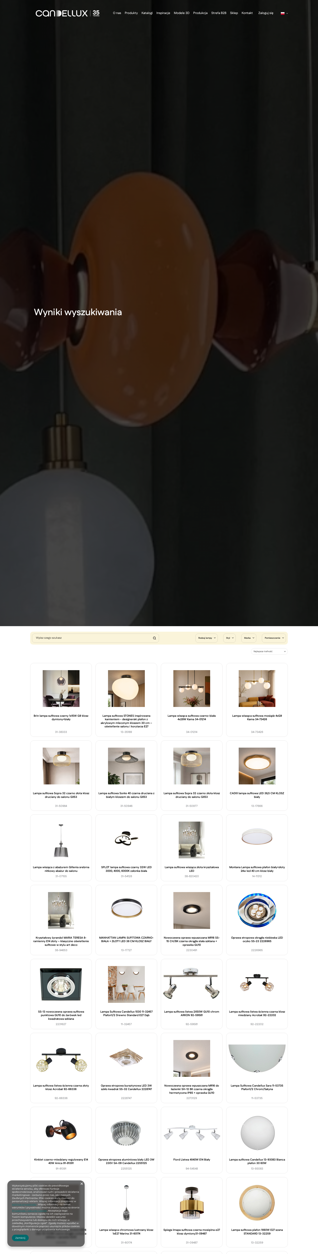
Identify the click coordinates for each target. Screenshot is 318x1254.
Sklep (234, 13)
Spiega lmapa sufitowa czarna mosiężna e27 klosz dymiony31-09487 (191, 1232)
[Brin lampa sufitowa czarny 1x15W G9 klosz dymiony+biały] (61, 689)
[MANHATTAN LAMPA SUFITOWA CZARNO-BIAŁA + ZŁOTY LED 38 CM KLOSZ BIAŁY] (126, 911)
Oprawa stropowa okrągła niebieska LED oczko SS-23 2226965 (257, 939)
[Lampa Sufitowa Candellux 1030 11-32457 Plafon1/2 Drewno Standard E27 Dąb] (126, 985)
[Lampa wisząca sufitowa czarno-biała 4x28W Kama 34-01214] (192, 689)
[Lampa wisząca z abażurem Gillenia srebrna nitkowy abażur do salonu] (61, 840)
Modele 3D (182, 13)
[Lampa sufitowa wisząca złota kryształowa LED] (192, 840)
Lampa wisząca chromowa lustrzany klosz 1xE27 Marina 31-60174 (126, 1232)
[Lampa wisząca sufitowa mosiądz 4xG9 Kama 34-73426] (257, 689)
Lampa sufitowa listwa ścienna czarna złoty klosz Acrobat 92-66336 (61, 1087)
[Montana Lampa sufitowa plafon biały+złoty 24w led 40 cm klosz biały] (257, 840)
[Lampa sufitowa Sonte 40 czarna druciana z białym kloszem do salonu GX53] (126, 766)
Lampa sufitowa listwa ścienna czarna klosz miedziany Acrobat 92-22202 (257, 1013)
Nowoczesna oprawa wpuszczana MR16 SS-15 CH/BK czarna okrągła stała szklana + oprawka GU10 (192, 941)
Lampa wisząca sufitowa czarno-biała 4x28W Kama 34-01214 (192, 717)
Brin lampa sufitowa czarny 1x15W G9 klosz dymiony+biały (61, 717)
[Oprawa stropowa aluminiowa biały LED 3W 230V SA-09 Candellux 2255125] (126, 1133)
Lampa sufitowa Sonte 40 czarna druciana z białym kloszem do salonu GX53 (126, 795)
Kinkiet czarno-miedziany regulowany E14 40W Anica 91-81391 (61, 1161)
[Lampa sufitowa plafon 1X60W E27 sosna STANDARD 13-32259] (257, 1203)
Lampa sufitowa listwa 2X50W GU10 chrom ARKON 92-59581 (191, 1013)
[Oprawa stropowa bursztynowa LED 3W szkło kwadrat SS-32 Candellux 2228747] (126, 1059)
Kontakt (247, 13)
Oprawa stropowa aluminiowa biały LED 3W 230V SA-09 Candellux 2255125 (126, 1161)
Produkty (131, 13)
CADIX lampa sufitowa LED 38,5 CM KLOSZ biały (257, 795)
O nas (117, 13)
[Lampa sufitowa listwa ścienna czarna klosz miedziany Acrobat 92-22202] (257, 985)
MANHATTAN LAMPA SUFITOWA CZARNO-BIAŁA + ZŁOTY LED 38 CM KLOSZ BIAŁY (126, 939)
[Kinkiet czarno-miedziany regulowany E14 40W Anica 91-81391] (61, 1133)
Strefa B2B (218, 13)
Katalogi (147, 13)
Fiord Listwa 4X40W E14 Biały (191, 1160)
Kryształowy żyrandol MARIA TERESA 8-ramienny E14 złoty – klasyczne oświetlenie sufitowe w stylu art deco (61, 941)
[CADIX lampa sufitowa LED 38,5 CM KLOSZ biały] (257, 766)
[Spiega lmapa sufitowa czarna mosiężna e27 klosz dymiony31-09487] (192, 1203)
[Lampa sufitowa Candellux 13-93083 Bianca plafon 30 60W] (257, 1133)
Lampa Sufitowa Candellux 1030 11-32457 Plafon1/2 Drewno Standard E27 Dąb (126, 1013)
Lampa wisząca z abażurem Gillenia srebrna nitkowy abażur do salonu (61, 869)
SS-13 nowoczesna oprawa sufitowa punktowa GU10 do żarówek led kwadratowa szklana (61, 1015)
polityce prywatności (24, 1204)
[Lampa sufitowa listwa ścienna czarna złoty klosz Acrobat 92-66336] (61, 1059)
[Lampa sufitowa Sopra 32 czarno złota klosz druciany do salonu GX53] (61, 766)
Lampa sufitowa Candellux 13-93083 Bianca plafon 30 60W (257, 1161)
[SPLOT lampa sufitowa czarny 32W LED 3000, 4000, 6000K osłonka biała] (126, 840)
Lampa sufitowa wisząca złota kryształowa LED (192, 869)
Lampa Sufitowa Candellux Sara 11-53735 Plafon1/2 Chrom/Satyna (257, 1087)
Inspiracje (163, 13)
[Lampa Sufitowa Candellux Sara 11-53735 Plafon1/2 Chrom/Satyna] (257, 1059)
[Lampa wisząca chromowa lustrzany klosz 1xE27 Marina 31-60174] (126, 1203)
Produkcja (200, 13)
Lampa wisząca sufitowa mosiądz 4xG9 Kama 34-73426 (257, 717)
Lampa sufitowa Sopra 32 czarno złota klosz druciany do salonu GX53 (61, 795)
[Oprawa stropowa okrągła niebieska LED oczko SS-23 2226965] (257, 911)
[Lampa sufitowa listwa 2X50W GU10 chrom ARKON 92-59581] (192, 985)
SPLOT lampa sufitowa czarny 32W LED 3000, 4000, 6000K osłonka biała (126, 869)
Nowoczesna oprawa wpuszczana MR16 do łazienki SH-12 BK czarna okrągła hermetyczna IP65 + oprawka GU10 (191, 1089)
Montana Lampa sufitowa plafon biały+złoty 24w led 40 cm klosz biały (257, 869)
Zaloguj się (265, 13)
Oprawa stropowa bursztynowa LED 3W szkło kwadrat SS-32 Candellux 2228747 (126, 1087)
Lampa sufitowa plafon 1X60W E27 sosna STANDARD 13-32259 (257, 1232)
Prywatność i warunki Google (29, 1210)
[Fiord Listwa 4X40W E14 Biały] (192, 1133)
